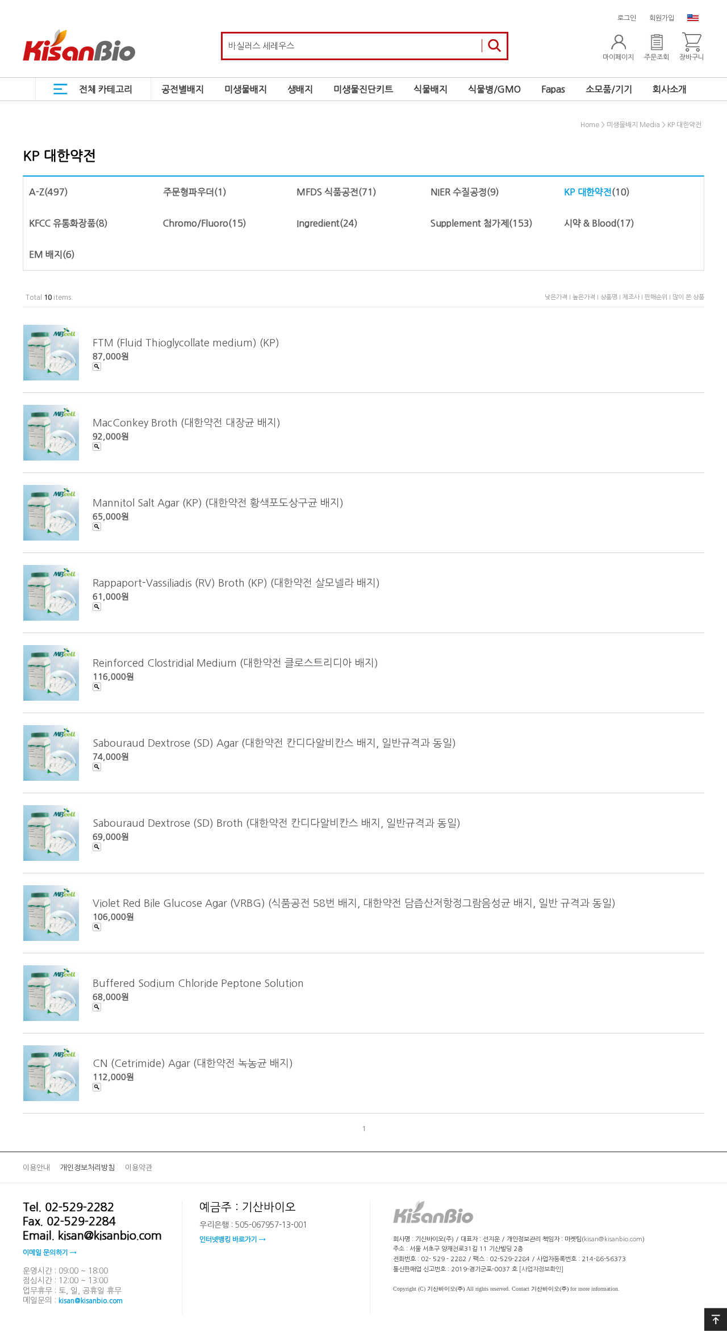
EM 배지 (45, 254)
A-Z (36, 191)
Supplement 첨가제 (470, 223)
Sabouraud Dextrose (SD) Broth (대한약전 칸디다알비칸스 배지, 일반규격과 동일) (277, 823)
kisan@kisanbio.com (91, 1300)
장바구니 (691, 57)
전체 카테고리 (105, 89)
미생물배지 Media (633, 125)
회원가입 (661, 18)
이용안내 (36, 1167)
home (589, 125)
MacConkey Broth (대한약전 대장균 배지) (187, 422)
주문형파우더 (188, 191)
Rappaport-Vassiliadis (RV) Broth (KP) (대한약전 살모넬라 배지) (236, 582)
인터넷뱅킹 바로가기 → (232, 1239)
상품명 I (611, 297)
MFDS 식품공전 (327, 191)
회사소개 (670, 89)
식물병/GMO (494, 89)
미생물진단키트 (363, 89)
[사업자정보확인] (541, 1269)
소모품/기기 (609, 89)
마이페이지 (618, 57)
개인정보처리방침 (87, 1167)
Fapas (553, 89)
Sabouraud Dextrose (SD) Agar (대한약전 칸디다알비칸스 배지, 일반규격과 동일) (274, 743)
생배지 (300, 89)
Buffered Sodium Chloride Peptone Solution (198, 983)
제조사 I (633, 297)
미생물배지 (245, 89)
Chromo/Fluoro (195, 223)
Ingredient (318, 223)
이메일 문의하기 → (49, 1252)
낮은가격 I (559, 297)
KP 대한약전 (684, 125)
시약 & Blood (590, 223)
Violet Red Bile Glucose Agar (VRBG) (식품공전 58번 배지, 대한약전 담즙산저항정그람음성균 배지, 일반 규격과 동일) (354, 903)
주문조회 (656, 57)
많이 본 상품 (688, 297)
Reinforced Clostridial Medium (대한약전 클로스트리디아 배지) (235, 663)
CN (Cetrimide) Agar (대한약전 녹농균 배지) (193, 1063)
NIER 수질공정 (459, 191)
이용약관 (138, 1167)
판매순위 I (658, 297)
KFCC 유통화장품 (62, 223)
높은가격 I (586, 297)
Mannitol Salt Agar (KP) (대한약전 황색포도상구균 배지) (218, 502)
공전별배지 (182, 89)
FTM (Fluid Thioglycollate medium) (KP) (186, 342)
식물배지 (430, 89)
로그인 (626, 18)
